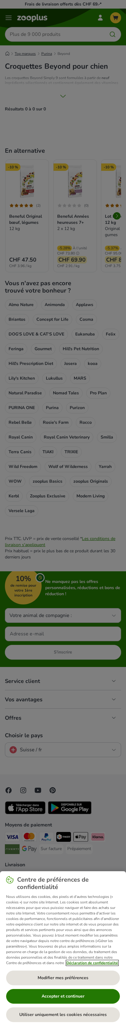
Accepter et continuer (63, 996)
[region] (63, 949)
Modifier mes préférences (63, 978)
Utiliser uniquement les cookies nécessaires (63, 1014)
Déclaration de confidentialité (92, 962)
